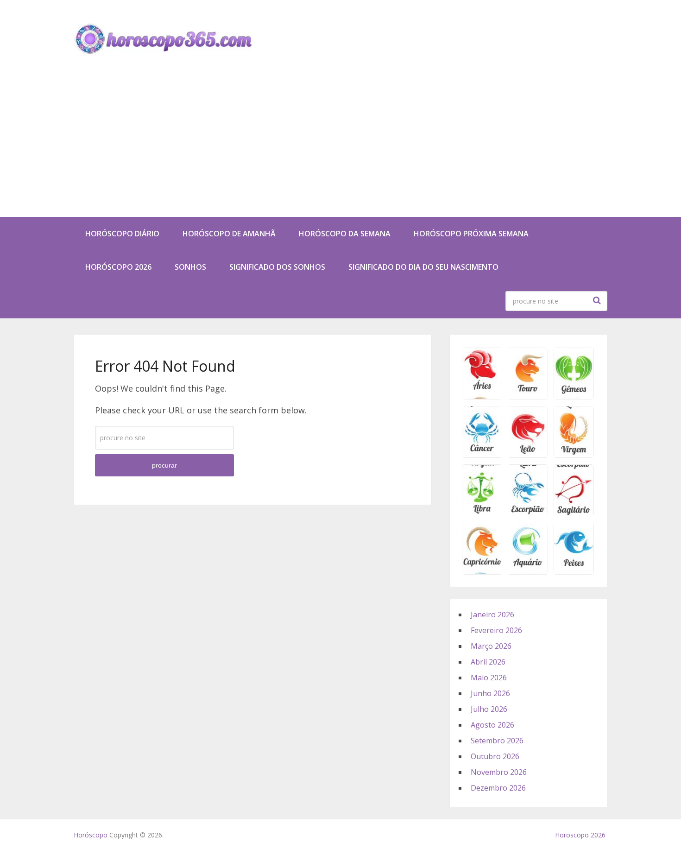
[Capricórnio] (482, 571)
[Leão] (528, 455)
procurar (598, 300)
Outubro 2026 (495, 756)
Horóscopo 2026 (118, 267)
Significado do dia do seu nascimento (423, 267)
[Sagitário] (573, 513)
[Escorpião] (528, 513)
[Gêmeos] (573, 396)
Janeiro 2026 (492, 614)
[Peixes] (573, 571)
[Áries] (482, 396)
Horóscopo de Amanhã (229, 233)
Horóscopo (90, 834)
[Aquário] (528, 571)
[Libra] (482, 513)
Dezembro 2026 (498, 788)
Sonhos (190, 267)
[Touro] (528, 396)
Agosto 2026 (492, 725)
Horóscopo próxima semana (471, 233)
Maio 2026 (489, 677)
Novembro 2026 (499, 772)
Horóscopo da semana (345, 233)
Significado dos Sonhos (277, 267)
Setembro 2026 (497, 740)
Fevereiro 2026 (496, 630)
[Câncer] (482, 455)
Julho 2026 (489, 709)
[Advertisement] (340, 147)
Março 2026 (491, 646)
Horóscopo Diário (122, 233)
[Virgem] (573, 455)
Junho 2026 (490, 693)
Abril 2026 (488, 662)
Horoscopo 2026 (580, 834)
